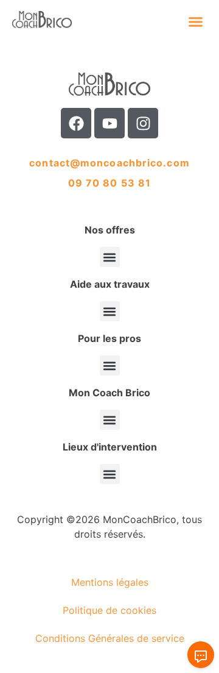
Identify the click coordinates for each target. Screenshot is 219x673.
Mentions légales (109, 582)
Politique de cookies (109, 610)
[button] (195, 21)
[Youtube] (109, 123)
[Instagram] (143, 123)
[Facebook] (76, 123)
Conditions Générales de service (109, 638)
